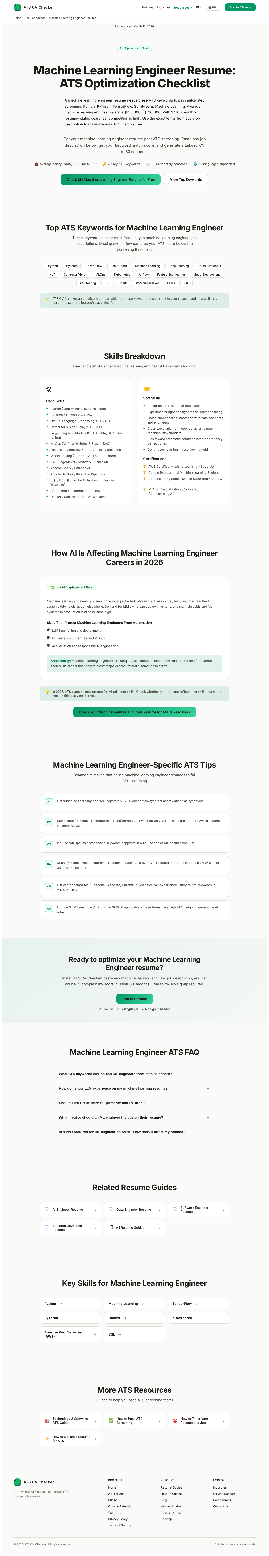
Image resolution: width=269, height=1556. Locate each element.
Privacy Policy (118, 1519)
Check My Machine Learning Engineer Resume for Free (111, 179)
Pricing (113, 1500)
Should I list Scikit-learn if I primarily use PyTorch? (102, 1103)
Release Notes (171, 1512)
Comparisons (222, 1500)
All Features (116, 1493)
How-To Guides (171, 1493)
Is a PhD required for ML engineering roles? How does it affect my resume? (122, 1132)
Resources (182, 7)
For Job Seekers (224, 1493)
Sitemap (166, 1519)
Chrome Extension (120, 1506)
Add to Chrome (240, 7)
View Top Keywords (186, 179)
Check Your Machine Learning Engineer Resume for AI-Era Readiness (134, 712)
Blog (199, 7)
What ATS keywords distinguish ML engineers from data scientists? (115, 1074)
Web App (114, 1512)
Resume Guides (35, 18)
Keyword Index (171, 1506)
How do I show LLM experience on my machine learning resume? (113, 1088)
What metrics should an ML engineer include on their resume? (111, 1117)
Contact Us (220, 1506)
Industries (163, 7)
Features (147, 7)
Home (17, 18)
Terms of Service (119, 1525)
